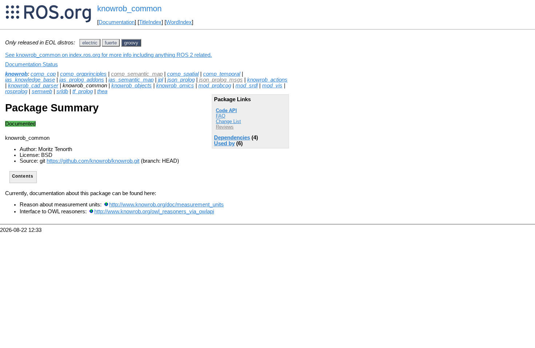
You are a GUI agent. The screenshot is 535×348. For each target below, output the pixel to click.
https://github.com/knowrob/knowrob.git (93, 161)
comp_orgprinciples (83, 74)
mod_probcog (214, 85)
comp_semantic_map (137, 74)
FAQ (220, 116)
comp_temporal (221, 74)
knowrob (16, 74)
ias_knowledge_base (30, 80)
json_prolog (181, 80)
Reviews (225, 127)
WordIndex (179, 22)
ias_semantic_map (131, 80)
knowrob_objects (131, 85)
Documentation (117, 22)
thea (102, 91)
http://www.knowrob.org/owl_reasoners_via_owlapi (154, 211)
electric (90, 43)
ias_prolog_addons (81, 80)
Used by (224, 143)
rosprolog (16, 91)
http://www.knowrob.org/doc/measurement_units (166, 204)
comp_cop (43, 74)
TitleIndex (150, 22)
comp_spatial (183, 74)
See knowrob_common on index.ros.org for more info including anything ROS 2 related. (108, 55)
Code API (226, 110)
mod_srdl (246, 85)
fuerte (111, 43)
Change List (228, 121)
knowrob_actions (267, 80)
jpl (160, 80)
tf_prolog (82, 91)
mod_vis (272, 85)
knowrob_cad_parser (33, 85)
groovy (131, 43)
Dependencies (232, 138)
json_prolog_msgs (221, 80)
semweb (42, 91)
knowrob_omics (175, 85)
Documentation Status (31, 64)
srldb (62, 91)
